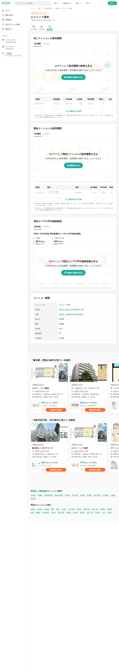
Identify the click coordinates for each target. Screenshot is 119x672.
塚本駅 (74, 314)
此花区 (46, 509)
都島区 (33, 509)
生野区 (109, 509)
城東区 (38, 512)
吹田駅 (89, 495)
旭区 (32, 512)
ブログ (87, 3)
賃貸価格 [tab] (46, 226)
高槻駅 (39, 495)
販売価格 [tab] (37, 226)
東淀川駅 (97, 495)
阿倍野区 (46, 512)
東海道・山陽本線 (65, 314)
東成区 (102, 509)
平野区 (97, 512)
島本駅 (33, 495)
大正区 (63, 509)
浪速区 (79, 509)
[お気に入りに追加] (43, 410)
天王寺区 (71, 509)
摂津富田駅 (48, 495)
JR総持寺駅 (58, 495)
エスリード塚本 (53, 192)
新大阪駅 (105, 495)
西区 (52, 509)
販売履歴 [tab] (37, 44)
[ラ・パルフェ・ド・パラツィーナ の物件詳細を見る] (88, 406)
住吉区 (53, 512)
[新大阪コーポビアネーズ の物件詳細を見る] (49, 466)
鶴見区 (82, 512)
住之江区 (90, 512)
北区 (103, 512)
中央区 (109, 512)
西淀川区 (86, 509)
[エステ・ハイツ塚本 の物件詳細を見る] (49, 406)
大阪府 (61, 309)
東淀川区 (95, 509)
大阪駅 (113, 495)
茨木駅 (67, 495)
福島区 (39, 509)
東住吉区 (61, 512)
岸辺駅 (82, 495)
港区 (58, 509)
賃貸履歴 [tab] (46, 44)
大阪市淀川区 (69, 309)
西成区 (68, 512)
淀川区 (75, 512)
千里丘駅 (75, 495)
